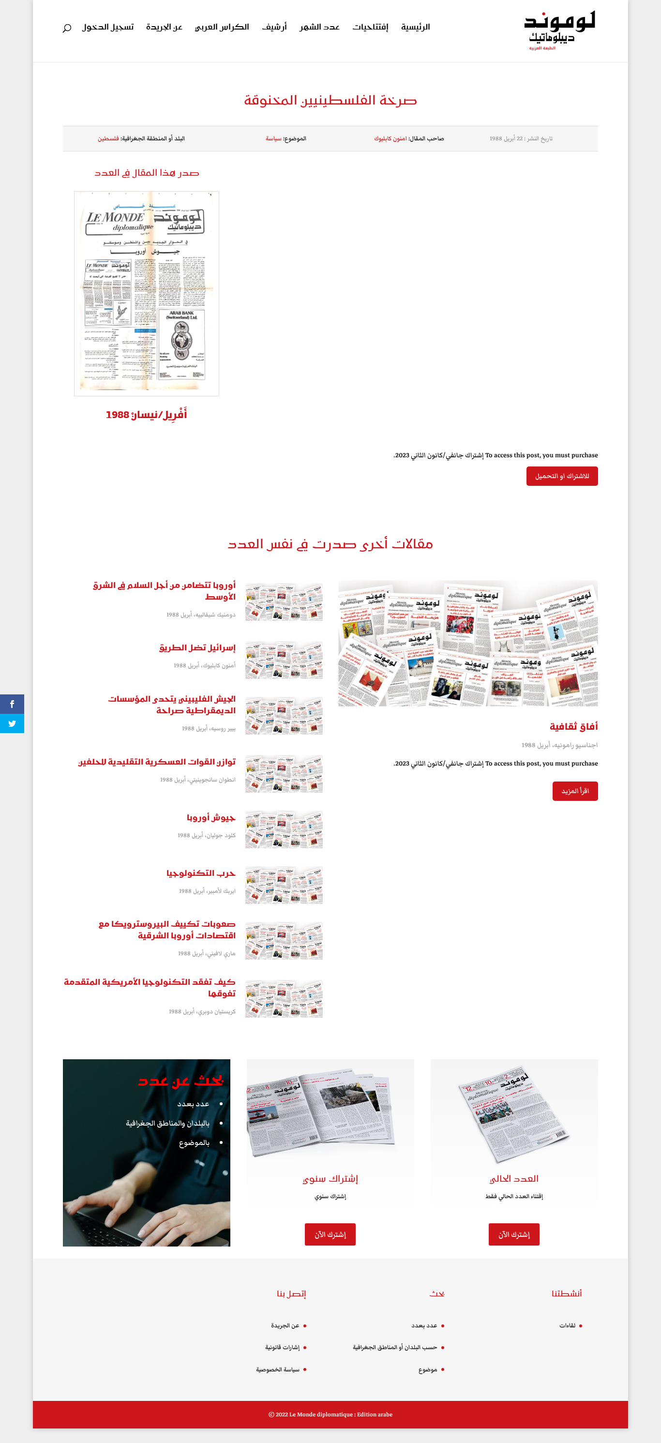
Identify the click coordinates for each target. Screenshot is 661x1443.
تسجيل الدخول (108, 28)
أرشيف (274, 28)
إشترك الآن (330, 1234)
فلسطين (108, 138)
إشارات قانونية (282, 1347)
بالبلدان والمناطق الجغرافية (168, 1123)
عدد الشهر (320, 28)
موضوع (428, 1369)
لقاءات (567, 1325)
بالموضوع (194, 1142)
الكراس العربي (222, 28)
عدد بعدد (193, 1104)
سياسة (274, 138)
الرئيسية (415, 28)
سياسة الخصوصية (278, 1369)
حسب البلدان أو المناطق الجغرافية (395, 1347)
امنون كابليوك (390, 138)
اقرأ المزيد (575, 791)
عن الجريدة (164, 28)
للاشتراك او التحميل (562, 476)
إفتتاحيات (370, 28)
